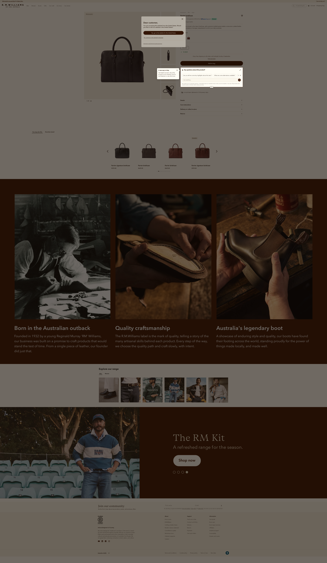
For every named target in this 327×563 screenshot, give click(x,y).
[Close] (177, 70)
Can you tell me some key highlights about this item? (197, 75)
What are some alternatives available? (224, 75)
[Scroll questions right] (239, 75)
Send (239, 80)
